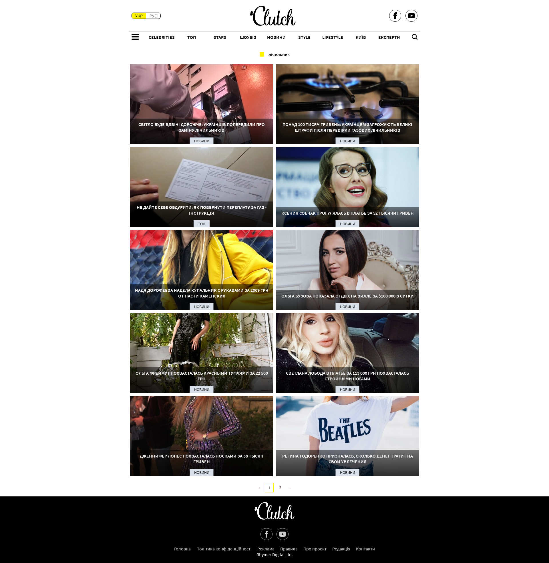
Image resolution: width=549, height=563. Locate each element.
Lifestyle (332, 37)
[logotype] (273, 16)
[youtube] (411, 16)
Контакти (365, 549)
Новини (276, 37)
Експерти (389, 37)
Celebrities (162, 37)
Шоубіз (248, 37)
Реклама (265, 549)
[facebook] (395, 16)
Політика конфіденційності (224, 549)
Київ (361, 37)
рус (153, 16)
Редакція (341, 549)
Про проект (315, 549)
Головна (182, 549)
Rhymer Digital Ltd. (274, 554)
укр (139, 16)
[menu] (135, 37)
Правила (289, 549)
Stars (220, 37)
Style (304, 37)
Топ (191, 37)
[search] (414, 37)
